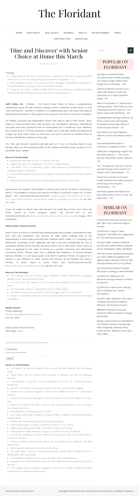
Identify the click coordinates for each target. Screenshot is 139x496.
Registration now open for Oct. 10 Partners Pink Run (34, 160)
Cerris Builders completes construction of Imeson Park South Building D (43, 458)
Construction (62, 38)
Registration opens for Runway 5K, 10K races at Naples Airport (40, 164)
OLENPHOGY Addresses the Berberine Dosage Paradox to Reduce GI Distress (115, 279)
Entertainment (101, 33)
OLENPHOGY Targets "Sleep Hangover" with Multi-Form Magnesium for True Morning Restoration (115, 234)
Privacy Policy (107, 491)
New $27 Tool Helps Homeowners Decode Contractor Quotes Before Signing (46, 388)
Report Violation (40, 342)
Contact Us (129, 491)
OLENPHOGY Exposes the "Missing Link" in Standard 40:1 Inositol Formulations (113, 290)
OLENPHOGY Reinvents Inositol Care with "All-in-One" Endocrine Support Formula (114, 223)
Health (83, 33)
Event (117, 33)
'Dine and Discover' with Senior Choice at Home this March (49, 53)
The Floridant (69, 13)
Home (19, 33)
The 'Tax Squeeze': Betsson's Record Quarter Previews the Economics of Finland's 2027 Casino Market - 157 (114, 169)
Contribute (118, 491)
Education (81, 38)
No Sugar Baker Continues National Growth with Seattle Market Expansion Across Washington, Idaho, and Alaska (115, 245)
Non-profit (33, 33)
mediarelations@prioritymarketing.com (23, 314)
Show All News (12, 342)
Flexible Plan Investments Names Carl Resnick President (36, 421)
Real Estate (52, 33)
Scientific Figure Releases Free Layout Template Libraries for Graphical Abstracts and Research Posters (114, 301)
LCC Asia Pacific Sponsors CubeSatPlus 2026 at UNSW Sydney (39, 289)
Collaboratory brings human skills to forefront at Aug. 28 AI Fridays (41, 428)
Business (69, 33)
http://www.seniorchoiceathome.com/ (23, 265)
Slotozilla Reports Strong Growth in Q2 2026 (31, 411)
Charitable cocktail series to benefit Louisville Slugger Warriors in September (46, 292)
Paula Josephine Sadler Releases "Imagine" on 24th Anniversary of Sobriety (45, 431)
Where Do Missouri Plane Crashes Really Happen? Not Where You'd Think (44, 180)
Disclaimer (26, 342)
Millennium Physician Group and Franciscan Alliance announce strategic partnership (114, 313)
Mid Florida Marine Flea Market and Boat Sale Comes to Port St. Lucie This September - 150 (115, 194)
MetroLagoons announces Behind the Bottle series (34, 448)
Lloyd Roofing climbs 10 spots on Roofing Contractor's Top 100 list (41, 424)
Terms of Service (93, 491)
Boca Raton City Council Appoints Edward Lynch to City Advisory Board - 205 (115, 135)
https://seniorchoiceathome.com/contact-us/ (52, 215)
